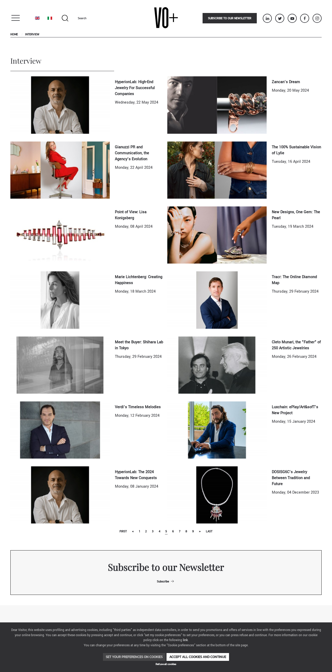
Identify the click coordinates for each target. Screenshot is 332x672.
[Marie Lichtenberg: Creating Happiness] (60, 300)
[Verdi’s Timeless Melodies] (60, 430)
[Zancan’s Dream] (217, 104)
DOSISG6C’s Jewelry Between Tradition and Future (291, 478)
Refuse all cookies (166, 664)
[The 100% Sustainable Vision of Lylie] (217, 170)
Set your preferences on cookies (134, 656)
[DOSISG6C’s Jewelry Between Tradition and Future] (217, 495)
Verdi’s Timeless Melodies (138, 407)
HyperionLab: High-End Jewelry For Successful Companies (135, 88)
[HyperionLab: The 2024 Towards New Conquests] (60, 495)
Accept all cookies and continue (197, 656)
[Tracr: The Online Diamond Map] (217, 300)
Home (14, 34)
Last (209, 531)
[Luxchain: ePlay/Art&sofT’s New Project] (217, 430)
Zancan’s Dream (286, 82)
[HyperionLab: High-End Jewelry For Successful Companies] (60, 104)
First (123, 531)
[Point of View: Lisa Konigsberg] (60, 235)
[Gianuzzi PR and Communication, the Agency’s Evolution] (60, 170)
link (185, 640)
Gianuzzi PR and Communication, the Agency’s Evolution (132, 153)
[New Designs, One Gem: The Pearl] (217, 235)
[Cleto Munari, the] (217, 365)
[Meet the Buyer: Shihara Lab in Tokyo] (60, 365)
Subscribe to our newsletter (229, 18)
